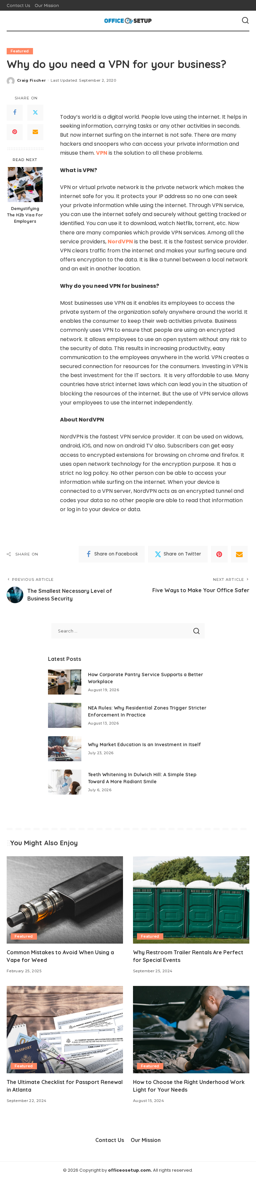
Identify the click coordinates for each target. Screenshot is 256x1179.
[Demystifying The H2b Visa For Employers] (25, 184)
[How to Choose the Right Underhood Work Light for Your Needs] (191, 1029)
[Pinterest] (15, 132)
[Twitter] (35, 113)
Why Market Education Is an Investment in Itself (144, 745)
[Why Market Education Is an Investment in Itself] (64, 748)
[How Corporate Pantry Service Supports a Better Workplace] (64, 682)
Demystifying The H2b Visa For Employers (25, 215)
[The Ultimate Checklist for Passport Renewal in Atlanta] (65, 1029)
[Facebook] (15, 113)
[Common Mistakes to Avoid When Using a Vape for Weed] (65, 900)
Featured (20, 51)
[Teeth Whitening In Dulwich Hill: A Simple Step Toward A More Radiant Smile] (64, 782)
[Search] (245, 21)
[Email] (35, 132)
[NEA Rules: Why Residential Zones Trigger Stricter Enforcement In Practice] (64, 715)
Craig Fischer (31, 80)
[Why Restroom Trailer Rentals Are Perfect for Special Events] (191, 900)
